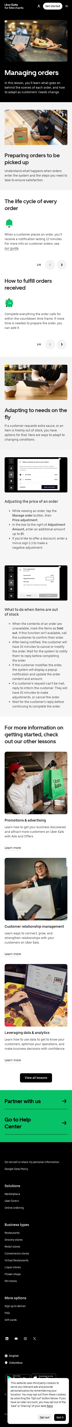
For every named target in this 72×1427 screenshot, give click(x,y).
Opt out (45, 1417)
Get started (52, 6)
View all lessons (36, 1078)
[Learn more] (36, 783)
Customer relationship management (34, 926)
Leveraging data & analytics (27, 1033)
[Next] (62, 265)
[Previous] (50, 265)
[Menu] (66, 6)
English (14, 1355)
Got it (60, 1417)
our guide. (12, 248)
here (50, 1405)
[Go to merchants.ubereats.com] (14, 6)
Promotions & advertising (25, 820)
